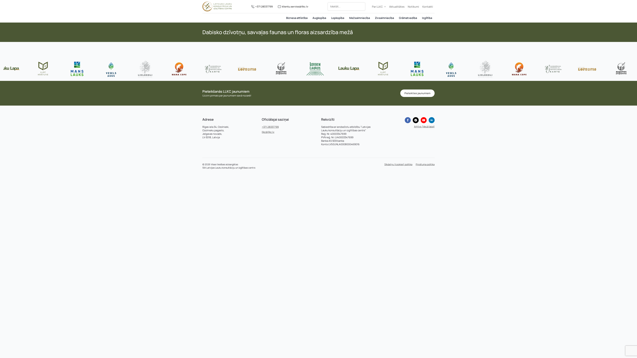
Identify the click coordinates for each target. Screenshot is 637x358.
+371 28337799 (264, 6)
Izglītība (427, 18)
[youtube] (424, 120)
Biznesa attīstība (297, 18)
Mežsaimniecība (359, 18)
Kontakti (427, 6)
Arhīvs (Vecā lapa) (424, 126)
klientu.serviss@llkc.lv (295, 6)
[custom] (416, 120)
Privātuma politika (425, 164)
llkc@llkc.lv (268, 132)
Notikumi (413, 6)
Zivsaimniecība (384, 18)
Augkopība (319, 18)
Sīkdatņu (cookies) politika (398, 164)
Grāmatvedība (408, 18)
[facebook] (408, 120)
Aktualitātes (396, 6)
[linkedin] (432, 120)
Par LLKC (377, 6)
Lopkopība (337, 18)
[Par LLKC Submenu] (385, 6)
